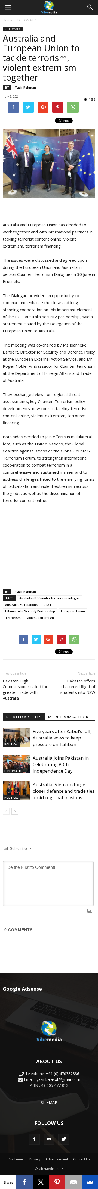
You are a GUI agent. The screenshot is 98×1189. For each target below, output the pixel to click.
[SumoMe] (90, 1182)
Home (7, 20)
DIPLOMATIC (27, 20)
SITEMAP (49, 1102)
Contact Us (81, 1159)
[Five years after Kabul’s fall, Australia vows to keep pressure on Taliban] (16, 737)
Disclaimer (16, 1159)
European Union (73, 611)
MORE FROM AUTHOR (68, 716)
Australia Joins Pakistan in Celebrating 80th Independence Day (61, 764)
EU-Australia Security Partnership (30, 611)
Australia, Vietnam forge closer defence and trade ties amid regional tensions (63, 791)
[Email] (73, 1182)
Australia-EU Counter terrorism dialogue (49, 598)
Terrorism (13, 618)
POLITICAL (11, 744)
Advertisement (56, 1159)
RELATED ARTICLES (23, 716)
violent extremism (40, 618)
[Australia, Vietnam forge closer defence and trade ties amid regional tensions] (16, 790)
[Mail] (49, 1139)
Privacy (34, 1159)
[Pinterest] (57, 1182)
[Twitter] (63, 1139)
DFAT (47, 605)
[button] (90, 7)
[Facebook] (34, 1139)
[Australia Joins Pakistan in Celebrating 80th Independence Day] (16, 764)
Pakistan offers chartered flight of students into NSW (77, 686)
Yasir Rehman (25, 87)
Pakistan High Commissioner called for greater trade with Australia (25, 689)
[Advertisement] (49, 545)
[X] (41, 1182)
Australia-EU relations (21, 605)
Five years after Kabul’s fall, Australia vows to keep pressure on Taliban (62, 737)
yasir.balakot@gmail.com (58, 1079)
